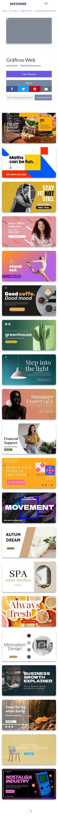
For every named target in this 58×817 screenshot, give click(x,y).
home (4, 11)
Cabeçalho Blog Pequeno (45, 11)
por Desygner (12, 65)
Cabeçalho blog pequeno (30, 65)
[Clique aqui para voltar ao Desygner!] (18, 6)
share (29, 83)
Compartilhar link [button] (43, 97)
